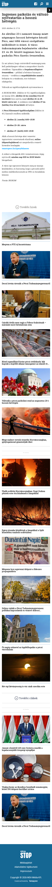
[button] (42, 4)
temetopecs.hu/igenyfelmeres (15, 148)
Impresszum (26, 871)
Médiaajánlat (26, 862)
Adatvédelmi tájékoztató (26, 866)
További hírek (28, 207)
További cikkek (28, 698)
